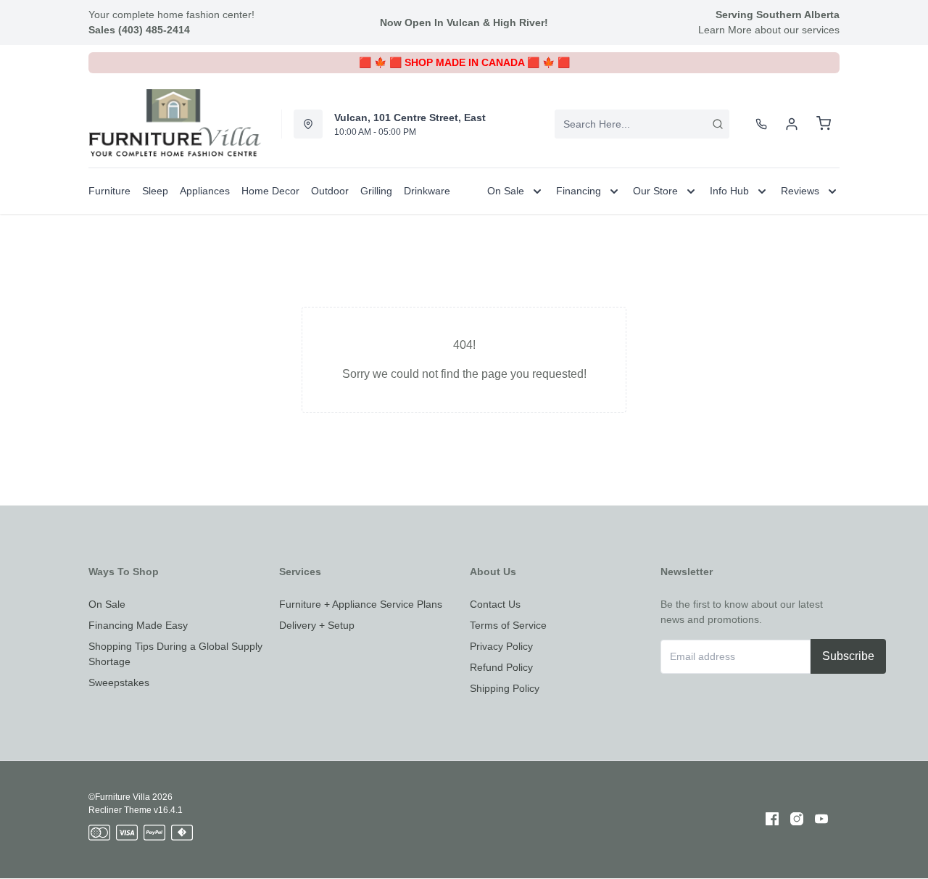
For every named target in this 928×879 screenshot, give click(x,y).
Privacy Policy (501, 646)
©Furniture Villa (119, 797)
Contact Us (495, 604)
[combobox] (642, 124)
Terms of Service (508, 625)
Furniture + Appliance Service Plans (360, 604)
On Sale (106, 604)
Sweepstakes (118, 682)
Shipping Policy (504, 688)
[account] (791, 124)
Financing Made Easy (138, 625)
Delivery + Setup (317, 625)
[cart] (823, 124)
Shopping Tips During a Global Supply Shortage (175, 653)
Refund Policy (501, 667)
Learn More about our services (769, 30)
